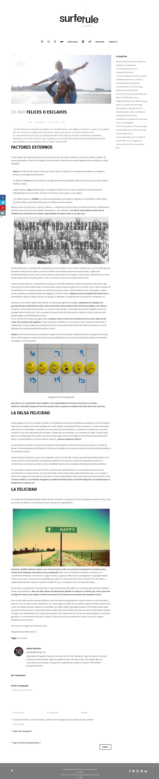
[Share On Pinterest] (3, 208)
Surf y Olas (128, 144)
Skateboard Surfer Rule (126, 115)
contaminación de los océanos (129, 79)
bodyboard (131, 65)
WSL (118, 148)
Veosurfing (139, 144)
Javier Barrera (40, 122)
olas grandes (122, 108)
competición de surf (124, 72)
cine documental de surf (126, 69)
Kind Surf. (33, 632)
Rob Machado (122, 112)
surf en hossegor (139, 126)
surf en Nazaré (138, 137)
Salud (29, 122)
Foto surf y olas (123, 94)
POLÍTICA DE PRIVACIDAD (80, 775)
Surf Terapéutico (134, 141)
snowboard (121, 119)
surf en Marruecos (124, 133)
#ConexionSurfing (124, 61)
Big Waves (120, 65)
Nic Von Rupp (136, 105)
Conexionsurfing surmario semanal (131, 76)
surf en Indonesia (124, 130)
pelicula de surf (135, 108)
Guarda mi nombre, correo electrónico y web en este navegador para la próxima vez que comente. (54, 719)
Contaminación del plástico (128, 83)
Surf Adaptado (127, 123)
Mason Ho (130, 101)
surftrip (119, 144)
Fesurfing (138, 87)
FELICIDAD (22, 638)
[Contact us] (3, 213)
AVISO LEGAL (64, 775)
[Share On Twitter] (3, 202)
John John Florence (139, 94)
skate (131, 112)
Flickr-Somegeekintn (66, 397)
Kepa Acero (134, 97)
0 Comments (53, 122)
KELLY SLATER (122, 97)
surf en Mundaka (123, 137)
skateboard (140, 112)
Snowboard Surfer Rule (137, 119)
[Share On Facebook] (3, 197)
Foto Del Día (132, 90)
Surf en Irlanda (139, 130)
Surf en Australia (123, 126)
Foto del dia (121, 90)
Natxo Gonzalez (123, 105)
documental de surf (124, 87)
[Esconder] (1, 217)
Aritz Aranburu (139, 61)
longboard (120, 101)
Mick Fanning (141, 101)
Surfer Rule (121, 141)
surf (118, 123)
